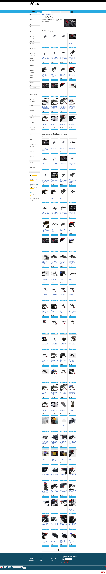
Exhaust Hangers (32, 124)
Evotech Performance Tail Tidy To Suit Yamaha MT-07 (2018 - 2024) (63, 42)
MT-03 (32, 31)
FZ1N (32, 29)
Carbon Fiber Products (33, 115)
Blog (67, 3)
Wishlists (65, 0)
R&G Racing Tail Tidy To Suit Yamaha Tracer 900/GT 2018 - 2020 (54, 540)
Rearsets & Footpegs (33, 149)
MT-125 (32, 43)
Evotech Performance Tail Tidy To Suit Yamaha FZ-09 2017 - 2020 (72, 148)
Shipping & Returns (60, 3)
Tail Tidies (31, 158)
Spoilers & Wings (32, 156)
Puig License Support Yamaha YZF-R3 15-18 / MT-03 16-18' (54, 377)
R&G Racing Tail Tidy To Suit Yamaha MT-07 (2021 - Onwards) (63, 124)
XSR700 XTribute (33, 63)
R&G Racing (33, 101)
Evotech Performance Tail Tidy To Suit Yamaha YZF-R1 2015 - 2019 (72, 74)
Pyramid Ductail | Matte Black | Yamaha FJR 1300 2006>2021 (63, 409)
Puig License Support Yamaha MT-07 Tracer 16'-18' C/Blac (45, 311)
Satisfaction (32, 197)
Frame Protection (32, 129)
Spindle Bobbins (32, 154)
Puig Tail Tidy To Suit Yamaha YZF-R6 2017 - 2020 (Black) (45, 124)
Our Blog (41, 560)
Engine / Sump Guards (33, 122)
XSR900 (32, 65)
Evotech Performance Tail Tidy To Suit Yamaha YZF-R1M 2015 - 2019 (63, 91)
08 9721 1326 (62, 0)
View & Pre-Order (45, 153)
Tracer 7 (32, 50)
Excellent (32, 174)
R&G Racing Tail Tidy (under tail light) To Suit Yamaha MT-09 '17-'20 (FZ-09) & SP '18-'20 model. (54, 443)
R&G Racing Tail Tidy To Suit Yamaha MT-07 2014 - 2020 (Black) (72, 124)
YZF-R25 (32, 72)
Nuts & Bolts (31, 141)
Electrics (31, 120)
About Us (51, 3)
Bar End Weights (32, 110)
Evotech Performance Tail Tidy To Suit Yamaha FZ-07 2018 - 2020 (54, 42)
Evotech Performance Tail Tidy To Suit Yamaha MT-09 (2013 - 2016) (54, 180)
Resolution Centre (31, 560)
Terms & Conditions (32, 167)
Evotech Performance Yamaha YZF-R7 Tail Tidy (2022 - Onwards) (72, 246)
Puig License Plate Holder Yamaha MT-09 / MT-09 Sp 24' (63, 279)
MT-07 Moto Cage (33, 34)
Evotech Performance (34, 94)
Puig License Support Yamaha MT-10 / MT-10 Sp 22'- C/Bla (72, 311)
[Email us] (61, 562)
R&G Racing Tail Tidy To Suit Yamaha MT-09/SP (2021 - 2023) (72, 475)
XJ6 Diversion (33, 60)
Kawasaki (32, 17)
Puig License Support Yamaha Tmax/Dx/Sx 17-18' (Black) (72, 344)
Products (41, 3)
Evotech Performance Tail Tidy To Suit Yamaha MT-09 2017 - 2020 (45, 197)
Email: (62, 558)
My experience (32, 189)
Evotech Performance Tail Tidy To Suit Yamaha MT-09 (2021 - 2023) (63, 58)
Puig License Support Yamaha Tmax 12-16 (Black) (54, 344)
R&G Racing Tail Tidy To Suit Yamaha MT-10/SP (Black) (54, 491)
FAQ (64, 3)
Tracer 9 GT (33, 53)
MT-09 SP (32, 38)
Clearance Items (32, 117)
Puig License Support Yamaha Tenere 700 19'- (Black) (45, 344)
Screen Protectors (32, 151)
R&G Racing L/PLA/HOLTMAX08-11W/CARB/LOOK (63, 426)
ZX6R (32, 19)
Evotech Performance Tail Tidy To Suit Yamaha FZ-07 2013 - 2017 (45, 42)
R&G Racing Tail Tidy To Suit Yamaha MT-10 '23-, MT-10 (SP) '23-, (45, 491)
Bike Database (46, 3)
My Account (31, 556)
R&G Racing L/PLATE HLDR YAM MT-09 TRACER (72, 426)
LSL (31, 96)
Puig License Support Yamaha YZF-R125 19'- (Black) (45, 377)
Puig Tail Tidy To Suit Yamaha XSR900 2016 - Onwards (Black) (63, 107)
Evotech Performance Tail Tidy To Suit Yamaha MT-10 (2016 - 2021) (45, 213)
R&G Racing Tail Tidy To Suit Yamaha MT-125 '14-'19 (63, 491)
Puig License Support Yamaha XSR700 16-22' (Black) (54, 360)
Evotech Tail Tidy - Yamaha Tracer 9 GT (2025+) (54, 262)
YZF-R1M (32, 70)
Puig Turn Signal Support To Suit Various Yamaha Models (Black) (54, 124)
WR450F (32, 58)
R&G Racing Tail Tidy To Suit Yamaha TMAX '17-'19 (45, 524)
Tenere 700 (32, 46)
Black (31, 85)
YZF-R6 (32, 75)
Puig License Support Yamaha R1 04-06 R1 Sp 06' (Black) (63, 328)
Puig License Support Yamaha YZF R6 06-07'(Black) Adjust (72, 360)
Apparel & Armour (32, 108)
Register (71, 0)
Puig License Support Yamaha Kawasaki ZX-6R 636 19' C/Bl (63, 295)
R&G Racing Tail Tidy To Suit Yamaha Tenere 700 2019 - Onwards (54, 508)
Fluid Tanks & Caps (32, 127)
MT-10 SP (32, 41)
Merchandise (31, 137)
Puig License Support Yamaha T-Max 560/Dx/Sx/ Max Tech (72, 328)
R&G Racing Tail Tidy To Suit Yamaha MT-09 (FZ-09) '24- (63, 475)
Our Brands (55, 3)
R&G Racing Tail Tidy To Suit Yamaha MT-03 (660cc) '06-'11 (63, 459)
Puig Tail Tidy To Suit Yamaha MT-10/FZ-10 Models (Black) (54, 107)
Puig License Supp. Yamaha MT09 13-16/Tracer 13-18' (44, 295)
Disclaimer (52, 560)
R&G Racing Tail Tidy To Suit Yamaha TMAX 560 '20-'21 (63, 524)
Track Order (31, 558)
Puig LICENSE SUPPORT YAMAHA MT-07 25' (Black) (72, 295)
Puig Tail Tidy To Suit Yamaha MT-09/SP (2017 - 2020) (45, 393)
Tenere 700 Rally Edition (34, 48)
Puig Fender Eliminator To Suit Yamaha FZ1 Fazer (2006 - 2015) (54, 279)
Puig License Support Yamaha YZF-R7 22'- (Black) (63, 377)
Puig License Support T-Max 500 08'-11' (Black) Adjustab (54, 295)
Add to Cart (45, 47)
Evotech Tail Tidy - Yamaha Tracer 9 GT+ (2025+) (63, 262)
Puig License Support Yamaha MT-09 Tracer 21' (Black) (63, 311)
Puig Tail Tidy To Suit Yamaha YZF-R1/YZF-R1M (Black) (72, 107)
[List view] (43, 136)
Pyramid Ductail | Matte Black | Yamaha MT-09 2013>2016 (72, 409)
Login (68, 0)
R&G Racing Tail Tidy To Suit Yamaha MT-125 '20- (72, 491)
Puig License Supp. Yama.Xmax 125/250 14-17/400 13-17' (72, 279)
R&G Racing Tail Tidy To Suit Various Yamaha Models (63, 442)
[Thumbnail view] (42, 136)
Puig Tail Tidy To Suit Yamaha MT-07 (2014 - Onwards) (72, 377)
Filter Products (32, 14)
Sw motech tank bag (33, 181)
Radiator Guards (32, 146)
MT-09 (32, 36)
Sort (66, 136)
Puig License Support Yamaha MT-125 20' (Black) (54, 328)
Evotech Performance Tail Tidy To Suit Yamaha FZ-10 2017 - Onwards (45, 164)
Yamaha (32, 21)
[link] (63, 562)
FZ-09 (32, 26)
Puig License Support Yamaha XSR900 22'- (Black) (63, 360)
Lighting (31, 134)
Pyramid (32, 99)
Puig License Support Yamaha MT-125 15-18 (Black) (45, 328)
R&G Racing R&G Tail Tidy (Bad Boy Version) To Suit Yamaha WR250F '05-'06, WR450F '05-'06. (45, 443)
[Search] (30, 0)
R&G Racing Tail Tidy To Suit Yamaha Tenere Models (63, 508)
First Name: (63, 559)
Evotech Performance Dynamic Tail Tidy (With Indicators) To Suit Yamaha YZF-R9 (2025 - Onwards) (45, 149)
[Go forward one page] (59, 550)
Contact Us (70, 3)
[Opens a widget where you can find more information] (103, 573)
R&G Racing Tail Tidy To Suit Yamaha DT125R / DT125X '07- (45, 459)
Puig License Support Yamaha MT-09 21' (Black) (54, 311)
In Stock (32, 82)
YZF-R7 (32, 77)
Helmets (31, 132)
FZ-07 (32, 24)
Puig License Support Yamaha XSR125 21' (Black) (45, 360)
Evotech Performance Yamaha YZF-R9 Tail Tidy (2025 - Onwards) (72, 91)
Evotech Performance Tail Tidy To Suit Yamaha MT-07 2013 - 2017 (45, 58)
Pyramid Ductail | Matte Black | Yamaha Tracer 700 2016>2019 (45, 426)
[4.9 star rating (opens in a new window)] (34, 175)
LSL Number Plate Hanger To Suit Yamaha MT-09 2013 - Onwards (45, 107)
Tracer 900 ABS (33, 55)
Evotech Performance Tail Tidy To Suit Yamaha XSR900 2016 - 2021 (63, 74)
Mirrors (31, 139)
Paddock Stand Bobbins (33, 144)
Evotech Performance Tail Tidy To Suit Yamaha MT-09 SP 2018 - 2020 (72, 197)
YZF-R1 (32, 67)
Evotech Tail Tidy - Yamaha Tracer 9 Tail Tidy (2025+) (72, 262)
